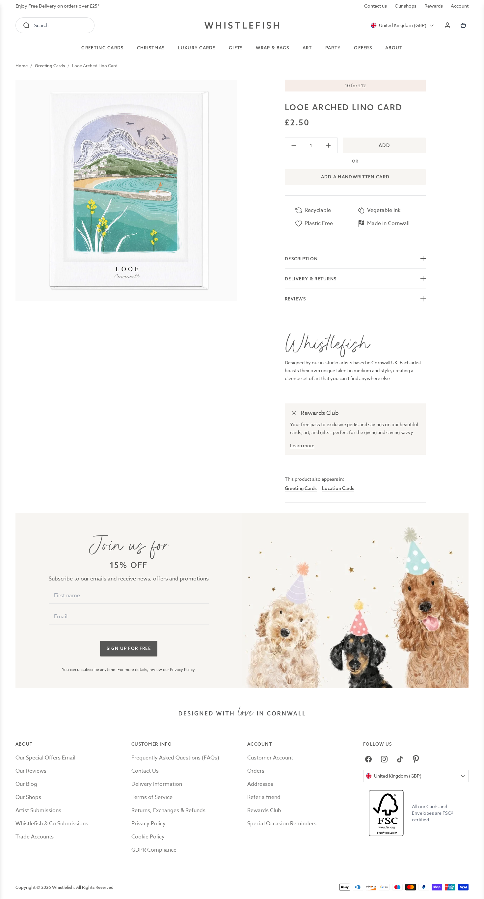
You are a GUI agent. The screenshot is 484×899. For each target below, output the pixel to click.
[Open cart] (463, 25)
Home (21, 65)
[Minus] (294, 145)
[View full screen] (126, 190)
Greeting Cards (50, 65)
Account (460, 6)
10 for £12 (355, 85)
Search (41, 25)
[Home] (241, 25)
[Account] (447, 25)
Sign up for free (129, 648)
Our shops (406, 6)
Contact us (375, 6)
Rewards (433, 6)
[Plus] (328, 145)
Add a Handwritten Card (355, 176)
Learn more (302, 445)
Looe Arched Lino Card (95, 65)
